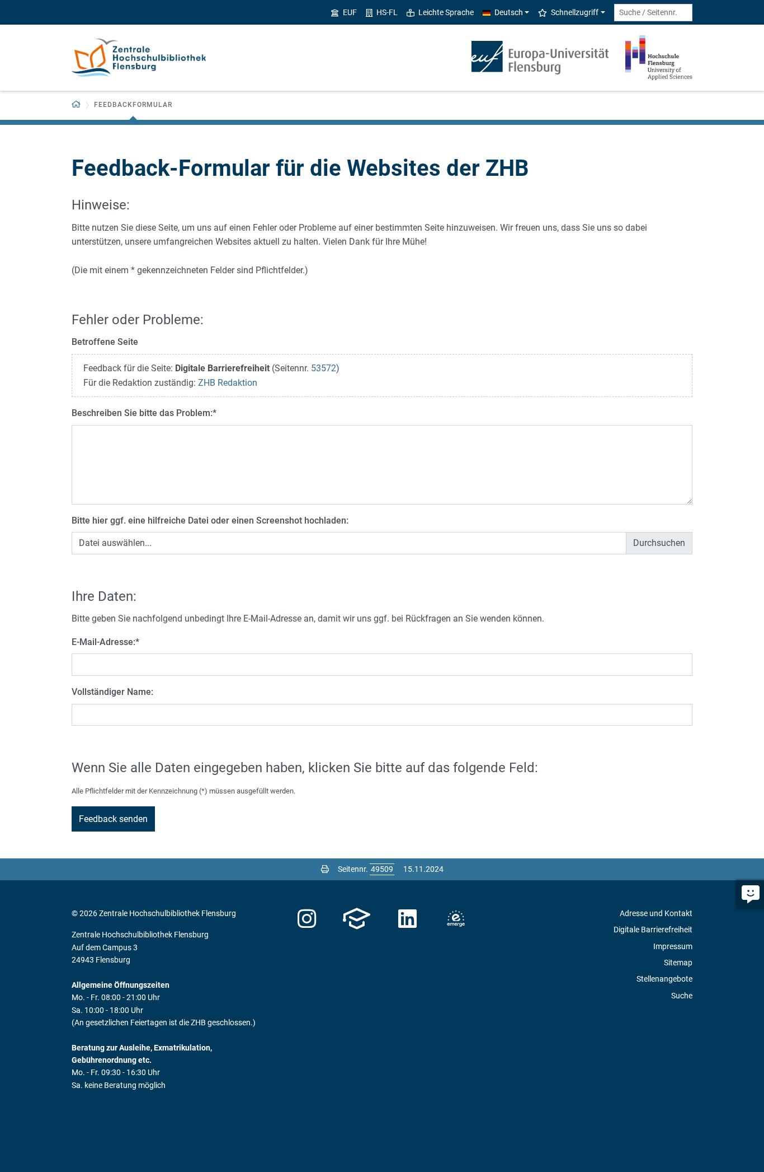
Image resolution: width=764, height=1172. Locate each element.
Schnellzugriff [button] (574, 12)
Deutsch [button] (508, 12)
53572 (323, 368)
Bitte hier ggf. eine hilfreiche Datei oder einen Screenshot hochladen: (210, 520)
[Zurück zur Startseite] (139, 58)
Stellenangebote (664, 978)
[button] (76, 105)
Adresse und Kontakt (656, 913)
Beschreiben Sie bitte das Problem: (144, 413)
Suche (681, 995)
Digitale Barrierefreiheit (653, 929)
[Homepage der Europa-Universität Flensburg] (540, 57)
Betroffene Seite (105, 342)
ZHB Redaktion (227, 382)
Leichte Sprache (446, 12)
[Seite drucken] (325, 869)
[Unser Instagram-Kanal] (307, 919)
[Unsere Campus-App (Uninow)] (356, 919)
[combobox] (653, 12)
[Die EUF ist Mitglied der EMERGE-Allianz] (455, 919)
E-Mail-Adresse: (105, 642)
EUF (350, 12)
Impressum (672, 946)
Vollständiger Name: (112, 692)
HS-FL (387, 12)
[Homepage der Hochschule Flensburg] (658, 57)
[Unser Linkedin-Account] (407, 919)
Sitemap (678, 962)
